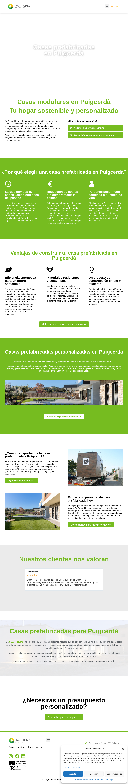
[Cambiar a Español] (117, 6)
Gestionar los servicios (72, 767)
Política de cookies (81, 780)
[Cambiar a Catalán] (112, 6)
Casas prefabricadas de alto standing (25, 747)
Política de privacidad (96, 780)
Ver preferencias (114, 774)
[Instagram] (11, 756)
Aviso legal (109, 780)
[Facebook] (17, 756)
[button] (123, 748)
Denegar (94, 774)
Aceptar (73, 774)
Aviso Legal (44, 779)
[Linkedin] (23, 756)
